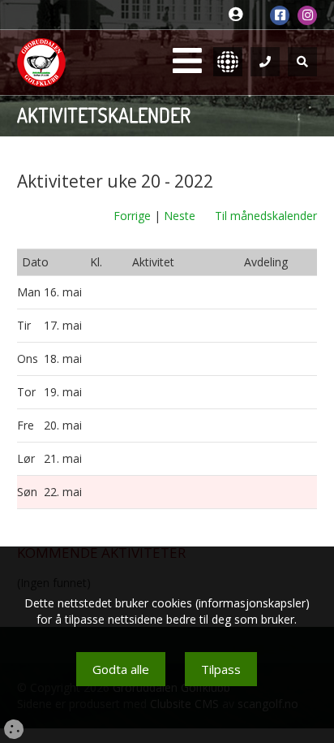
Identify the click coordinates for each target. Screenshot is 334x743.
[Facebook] (279, 15)
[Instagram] (307, 15)
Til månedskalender (266, 215)
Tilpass (221, 669)
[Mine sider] (239, 15)
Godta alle (120, 669)
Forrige (132, 215)
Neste (179, 215)
